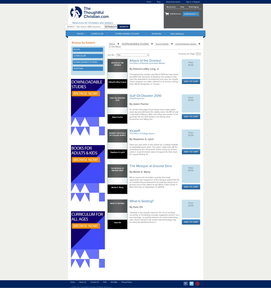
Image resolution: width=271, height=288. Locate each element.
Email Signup (194, 7)
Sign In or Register (193, 2)
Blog (158, 2)
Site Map (114, 282)
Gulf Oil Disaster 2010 (146, 96)
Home (149, 2)
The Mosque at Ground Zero (151, 166)
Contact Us (94, 282)
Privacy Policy (127, 282)
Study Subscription (173, 2)
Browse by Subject (83, 42)
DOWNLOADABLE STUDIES (127, 34)
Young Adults (162, 43)
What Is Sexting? (142, 201)
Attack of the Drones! (146, 61)
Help (182, 7)
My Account (171, 7)
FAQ (104, 282)
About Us (82, 282)
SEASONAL (156, 34)
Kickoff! (135, 131)
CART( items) (175, 14)
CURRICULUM (97, 34)
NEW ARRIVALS (177, 34)
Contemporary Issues (185, 43)
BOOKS (80, 34)
